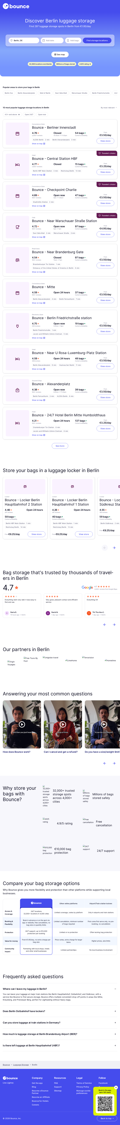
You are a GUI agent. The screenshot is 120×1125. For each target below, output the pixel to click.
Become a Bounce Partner (40, 1092)
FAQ (56, 1083)
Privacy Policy (82, 1087)
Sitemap (58, 1091)
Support (58, 1087)
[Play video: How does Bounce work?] (22, 724)
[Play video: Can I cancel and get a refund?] (63, 724)
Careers (35, 1105)
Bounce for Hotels (40, 1101)
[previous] (105, 548)
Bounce (6, 1065)
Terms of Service (84, 1083)
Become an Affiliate (41, 1097)
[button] (97, 40)
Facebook (103, 1083)
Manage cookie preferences (83, 1092)
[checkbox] (9, 93)
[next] (114, 548)
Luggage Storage (21, 1065)
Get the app (37, 1083)
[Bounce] (16, 6)
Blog (34, 1087)
